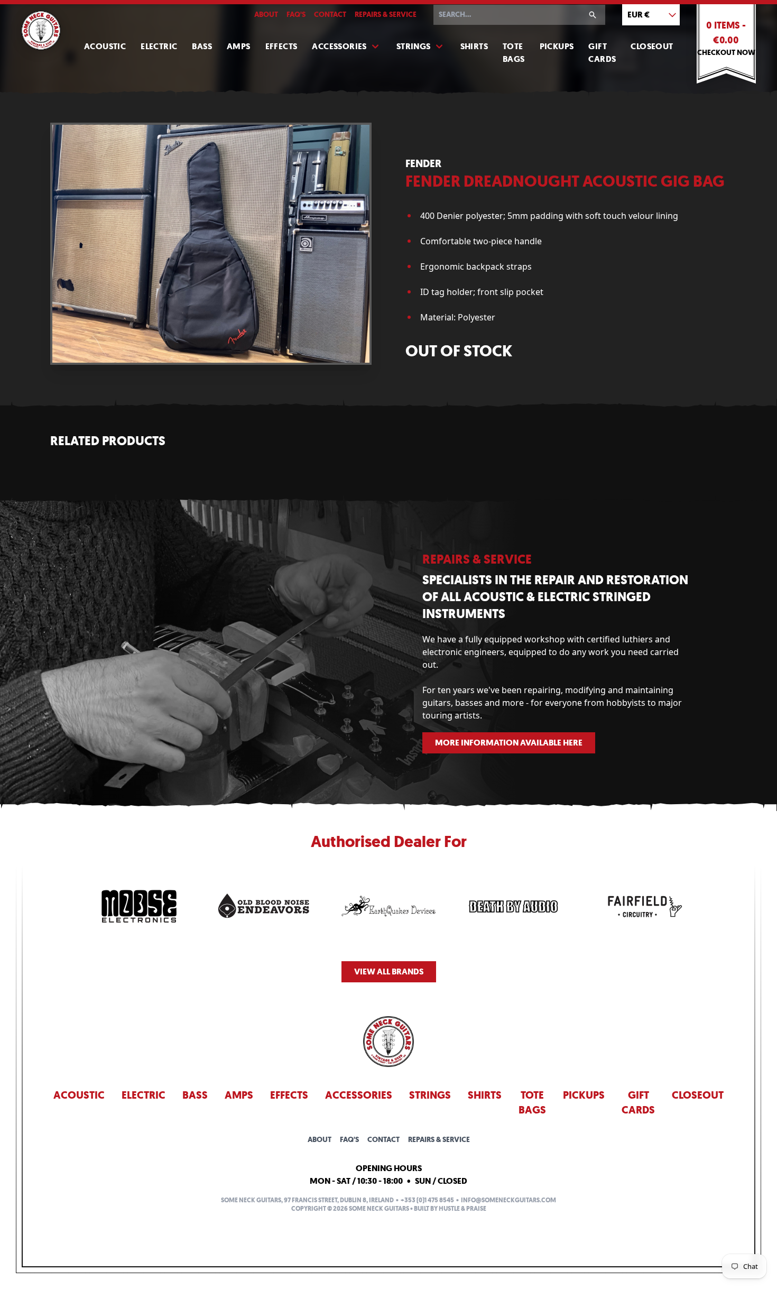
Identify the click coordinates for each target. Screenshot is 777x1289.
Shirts (474, 46)
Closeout (652, 46)
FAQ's (296, 15)
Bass (202, 46)
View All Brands (388, 971)
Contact (330, 15)
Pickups (557, 46)
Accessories (339, 46)
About (266, 15)
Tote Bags (514, 53)
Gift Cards (602, 53)
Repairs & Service (386, 15)
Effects (281, 46)
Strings (413, 46)
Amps (239, 46)
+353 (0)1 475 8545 (427, 1200)
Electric (159, 46)
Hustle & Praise (462, 1208)
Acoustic (105, 46)
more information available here (508, 742)
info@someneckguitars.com (508, 1200)
